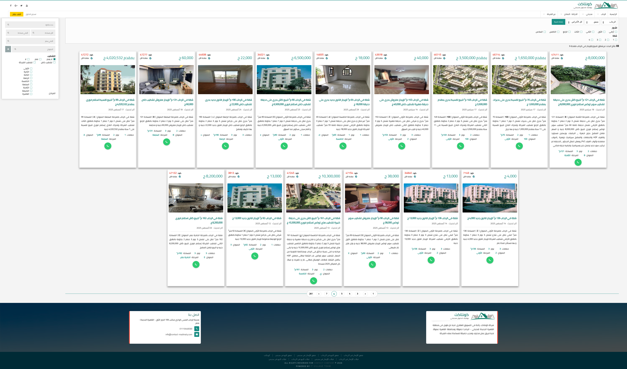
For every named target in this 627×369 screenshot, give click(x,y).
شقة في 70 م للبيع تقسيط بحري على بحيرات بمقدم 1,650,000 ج (519, 102)
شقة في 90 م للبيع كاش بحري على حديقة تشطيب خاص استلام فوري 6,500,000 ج (286, 102)
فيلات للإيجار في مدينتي (324, 359)
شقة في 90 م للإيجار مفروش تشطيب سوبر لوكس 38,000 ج (373, 220)
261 (311, 294)
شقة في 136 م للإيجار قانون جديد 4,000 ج (491, 218)
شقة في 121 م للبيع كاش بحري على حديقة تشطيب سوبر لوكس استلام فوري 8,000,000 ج (579, 102)
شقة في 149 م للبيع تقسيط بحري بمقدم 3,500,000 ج (462, 102)
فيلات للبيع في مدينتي (277, 359)
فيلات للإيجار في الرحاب (349, 359)
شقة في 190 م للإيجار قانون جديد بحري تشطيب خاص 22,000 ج (228, 102)
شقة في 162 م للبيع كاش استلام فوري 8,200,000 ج (199, 220)
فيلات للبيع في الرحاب (300, 359)
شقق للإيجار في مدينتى (306, 355)
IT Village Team (321, 366)
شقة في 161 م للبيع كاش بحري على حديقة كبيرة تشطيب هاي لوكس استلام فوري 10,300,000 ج (313, 220)
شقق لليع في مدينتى (283, 355)
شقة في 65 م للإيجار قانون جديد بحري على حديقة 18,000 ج (344, 102)
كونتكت (267, 355)
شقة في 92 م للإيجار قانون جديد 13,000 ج (256, 218)
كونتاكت (484, 325)
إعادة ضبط (558, 22)
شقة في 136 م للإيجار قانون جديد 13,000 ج (432, 218)
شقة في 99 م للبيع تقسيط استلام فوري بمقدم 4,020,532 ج (110, 102)
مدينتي (475, 329)
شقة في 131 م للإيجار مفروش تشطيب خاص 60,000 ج (167, 102)
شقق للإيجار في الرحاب (353, 355)
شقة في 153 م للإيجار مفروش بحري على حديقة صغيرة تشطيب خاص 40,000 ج (403, 102)
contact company (324, 363)
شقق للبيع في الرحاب (330, 355)
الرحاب (466, 329)
